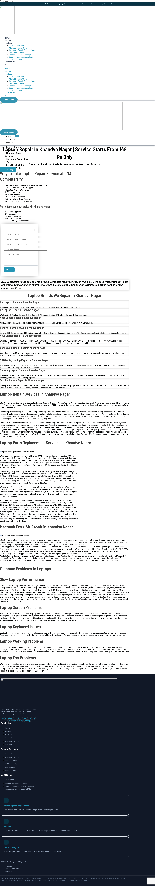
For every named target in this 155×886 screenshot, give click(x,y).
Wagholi (7, 826)
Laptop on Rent (15, 59)
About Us (8, 40)
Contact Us (10, 61)
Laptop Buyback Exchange (20, 55)
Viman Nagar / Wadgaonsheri (16, 805)
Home (7, 38)
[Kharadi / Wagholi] (6, 842)
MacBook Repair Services (20, 48)
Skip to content (6, 1)
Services (8, 43)
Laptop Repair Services (18, 45)
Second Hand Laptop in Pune (21, 57)
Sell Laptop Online (16, 52)
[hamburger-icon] (17, 136)
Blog (6, 64)
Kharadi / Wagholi (11, 847)
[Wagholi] (6, 821)
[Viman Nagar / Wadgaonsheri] (6, 800)
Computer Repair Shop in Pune (22, 50)
